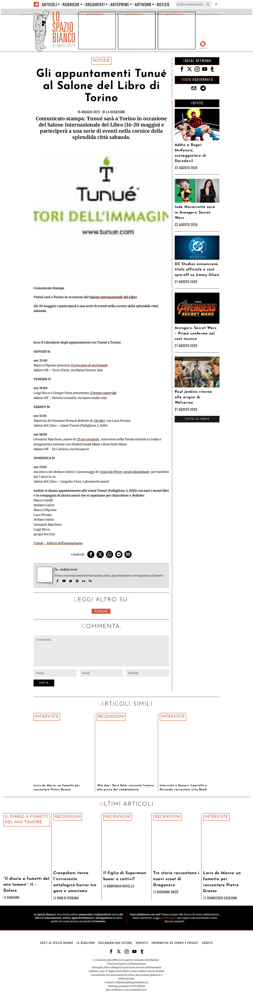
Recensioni (111, 717)
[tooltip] (90, 554)
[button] (208, 4)
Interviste (47, 717)
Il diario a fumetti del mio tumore (26, 819)
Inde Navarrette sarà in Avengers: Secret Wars (195, 212)
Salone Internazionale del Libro (113, 297)
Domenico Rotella (120, 885)
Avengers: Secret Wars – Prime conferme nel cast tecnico (196, 333)
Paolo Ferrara (68, 897)
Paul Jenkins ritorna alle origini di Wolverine (193, 397)
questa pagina (168, 917)
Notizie (101, 61)
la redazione (115, 111)
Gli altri (99, 421)
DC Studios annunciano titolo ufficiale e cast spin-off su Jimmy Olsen (197, 269)
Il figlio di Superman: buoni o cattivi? (125, 876)
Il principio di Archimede (89, 365)
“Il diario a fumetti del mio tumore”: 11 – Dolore (26, 885)
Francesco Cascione (222, 897)
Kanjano (13, 897)
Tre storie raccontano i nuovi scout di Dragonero (176, 879)
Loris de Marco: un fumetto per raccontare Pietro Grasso (57, 787)
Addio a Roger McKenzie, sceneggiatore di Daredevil (190, 153)
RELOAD (203, 45)
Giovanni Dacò (167, 891)
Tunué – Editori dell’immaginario (58, 543)
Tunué (101, 611)
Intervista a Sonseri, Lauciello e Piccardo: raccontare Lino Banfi (183, 787)
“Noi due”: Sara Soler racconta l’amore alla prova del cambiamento (125, 787)
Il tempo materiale (103, 393)
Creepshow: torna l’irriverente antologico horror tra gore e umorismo (74, 882)
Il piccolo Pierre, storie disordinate (124, 472)
